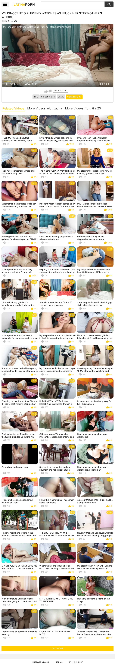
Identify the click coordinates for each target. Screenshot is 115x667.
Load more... (57, 648)
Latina (24, 4)
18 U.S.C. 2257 (76, 662)
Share (61, 97)
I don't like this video (50, 91)
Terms (59, 662)
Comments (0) (74, 97)
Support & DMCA (40, 662)
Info (36, 97)
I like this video (46, 91)
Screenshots (48, 97)
